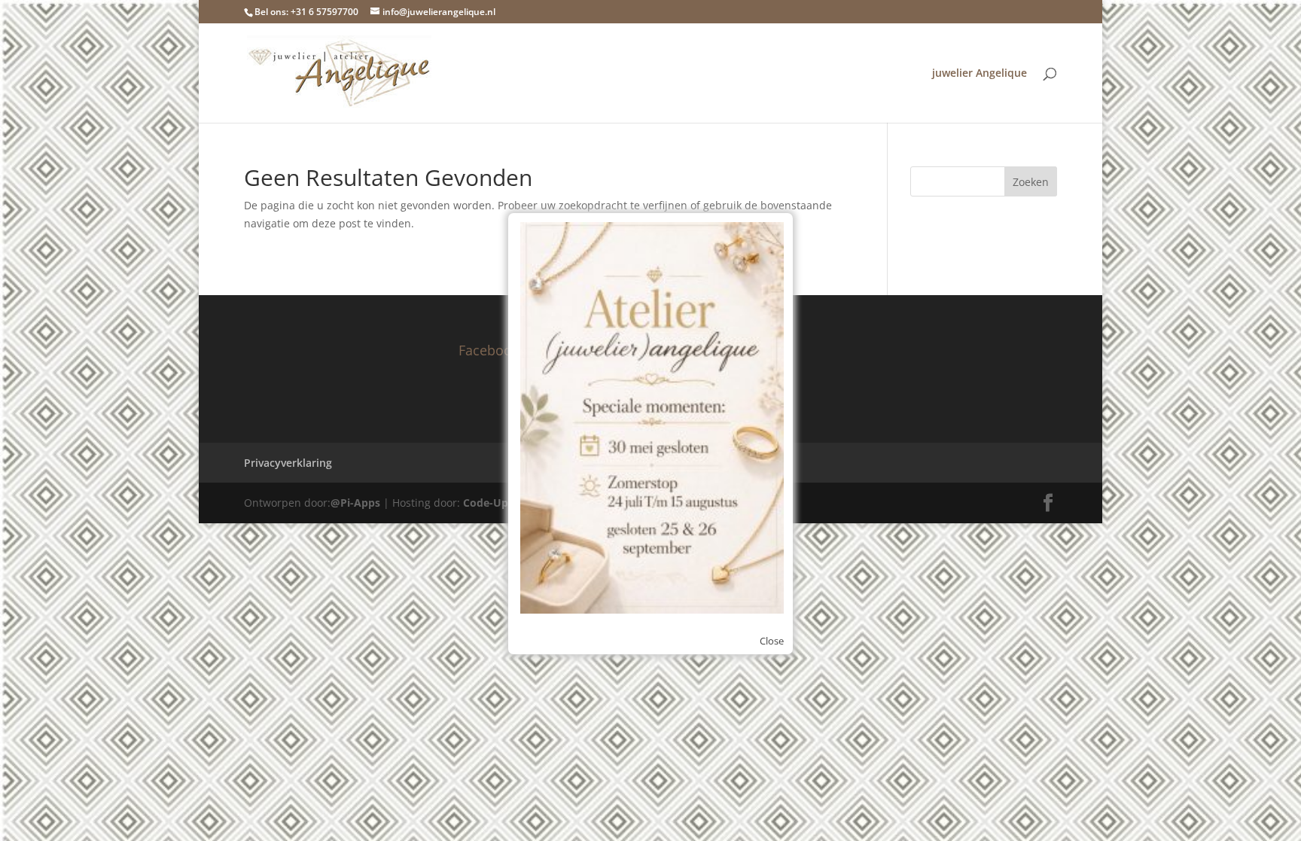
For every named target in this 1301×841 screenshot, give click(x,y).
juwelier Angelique (979, 74)
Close (772, 641)
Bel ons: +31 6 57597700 (306, 11)
